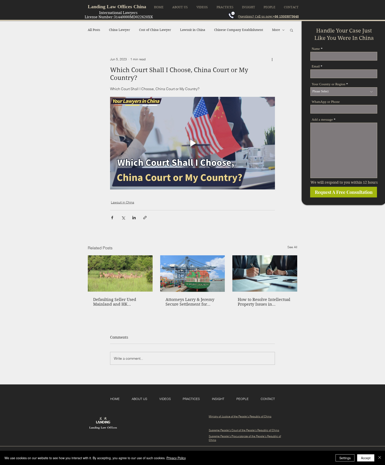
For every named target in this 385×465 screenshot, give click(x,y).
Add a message (322, 119)
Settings (345, 458)
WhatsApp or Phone (326, 102)
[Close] (379, 457)
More (276, 30)
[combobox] (343, 91)
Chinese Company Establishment (238, 30)
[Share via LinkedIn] (134, 217)
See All (292, 247)
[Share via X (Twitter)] (123, 217)
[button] (291, 30)
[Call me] (232, 15)
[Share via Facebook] (112, 217)
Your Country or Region (328, 84)
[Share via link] (145, 217)
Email (316, 66)
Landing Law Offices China (117, 6)
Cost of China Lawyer (155, 30)
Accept (366, 458)
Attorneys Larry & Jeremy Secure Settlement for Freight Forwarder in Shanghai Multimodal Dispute (190, 302)
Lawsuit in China (192, 30)
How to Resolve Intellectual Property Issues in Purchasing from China (264, 302)
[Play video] (192, 143)
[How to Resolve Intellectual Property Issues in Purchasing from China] (264, 273)
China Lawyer (119, 30)
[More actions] (272, 59)
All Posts (94, 30)
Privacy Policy (176, 458)
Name (316, 49)
